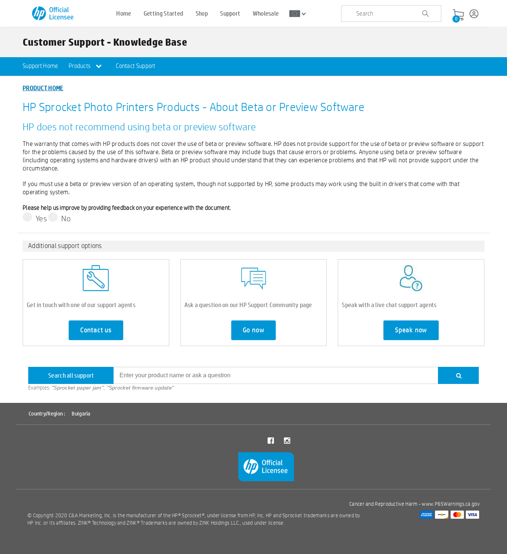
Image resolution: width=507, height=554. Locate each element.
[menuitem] (40, 66)
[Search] (458, 375)
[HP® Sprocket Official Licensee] (53, 13)
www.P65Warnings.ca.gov (451, 504)
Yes (41, 218)
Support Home (40, 66)
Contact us (96, 330)
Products (80, 66)
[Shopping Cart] (458, 15)
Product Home (43, 88)
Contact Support (136, 66)
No (66, 218)
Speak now (411, 330)
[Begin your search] (425, 13)
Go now (254, 330)
